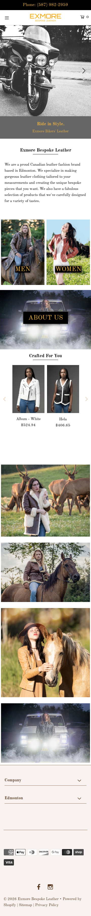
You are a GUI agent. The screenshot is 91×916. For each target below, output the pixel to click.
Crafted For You (45, 356)
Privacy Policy (47, 905)
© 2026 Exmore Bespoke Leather (31, 899)
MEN (22, 269)
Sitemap (25, 905)
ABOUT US (45, 318)
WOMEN (68, 269)
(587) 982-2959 (52, 5)
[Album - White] (28, 389)
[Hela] (63, 389)
